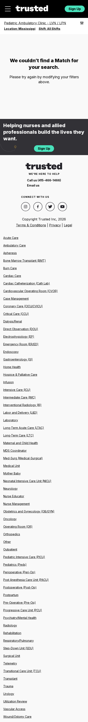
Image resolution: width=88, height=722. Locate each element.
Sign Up (75, 9)
